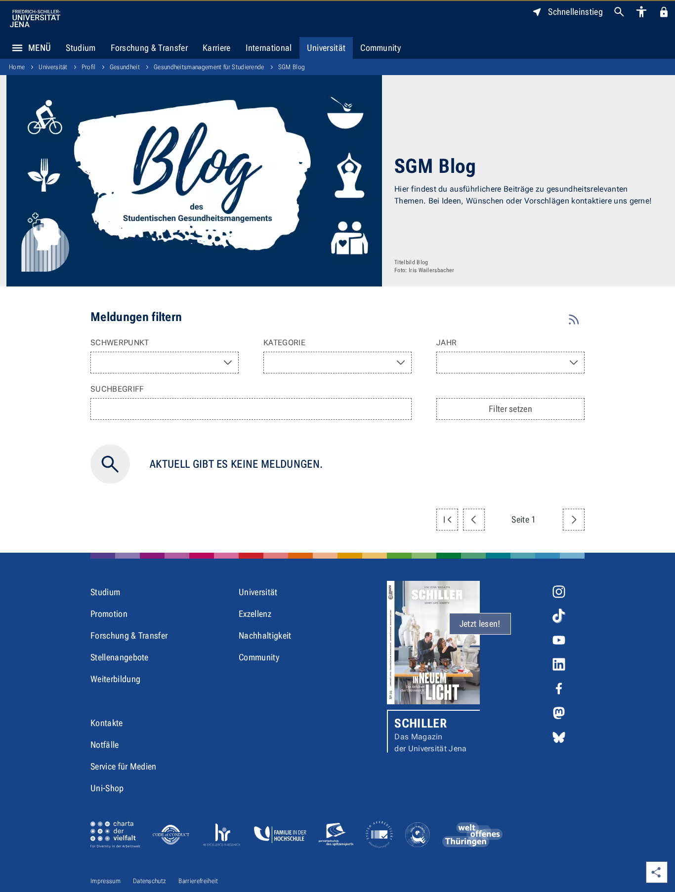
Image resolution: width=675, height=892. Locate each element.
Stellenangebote (119, 657)
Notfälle (104, 744)
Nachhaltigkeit (265, 635)
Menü (39, 47)
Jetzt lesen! (480, 623)
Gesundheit (125, 67)
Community (380, 47)
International (269, 47)
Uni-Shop (107, 788)
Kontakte (106, 723)
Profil (89, 67)
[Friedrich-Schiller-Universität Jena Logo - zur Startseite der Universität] (35, 18)
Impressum (105, 881)
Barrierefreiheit (198, 881)
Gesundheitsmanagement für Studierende (209, 67)
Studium (80, 47)
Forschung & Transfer (149, 47)
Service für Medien (123, 766)
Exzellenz (255, 613)
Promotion (108, 613)
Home (17, 67)
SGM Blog (291, 67)
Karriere (217, 47)
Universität (326, 47)
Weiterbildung (115, 679)
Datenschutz (150, 881)
